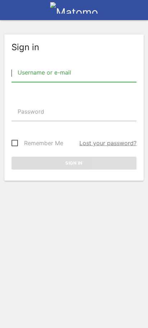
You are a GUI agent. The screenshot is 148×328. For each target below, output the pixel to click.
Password (30, 111)
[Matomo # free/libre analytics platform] (74, 12)
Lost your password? (108, 143)
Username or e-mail (43, 72)
